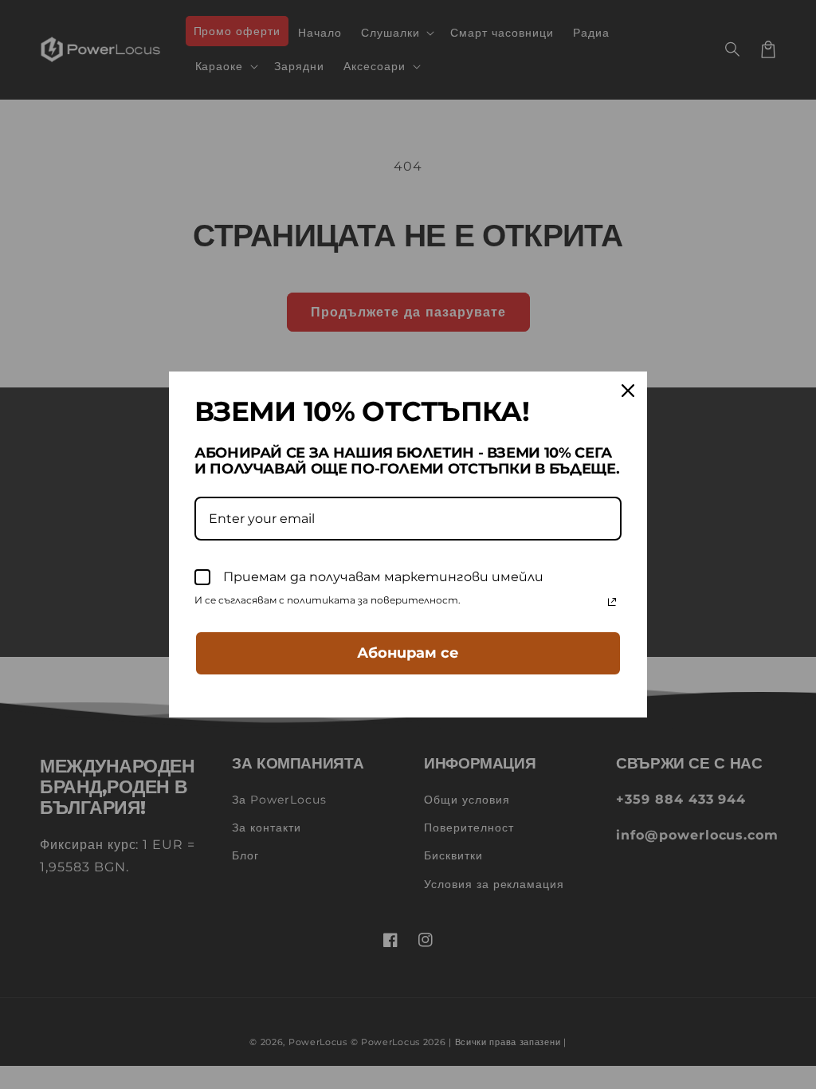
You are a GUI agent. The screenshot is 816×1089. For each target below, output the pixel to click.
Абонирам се (408, 653)
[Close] (628, 391)
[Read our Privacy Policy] (612, 601)
